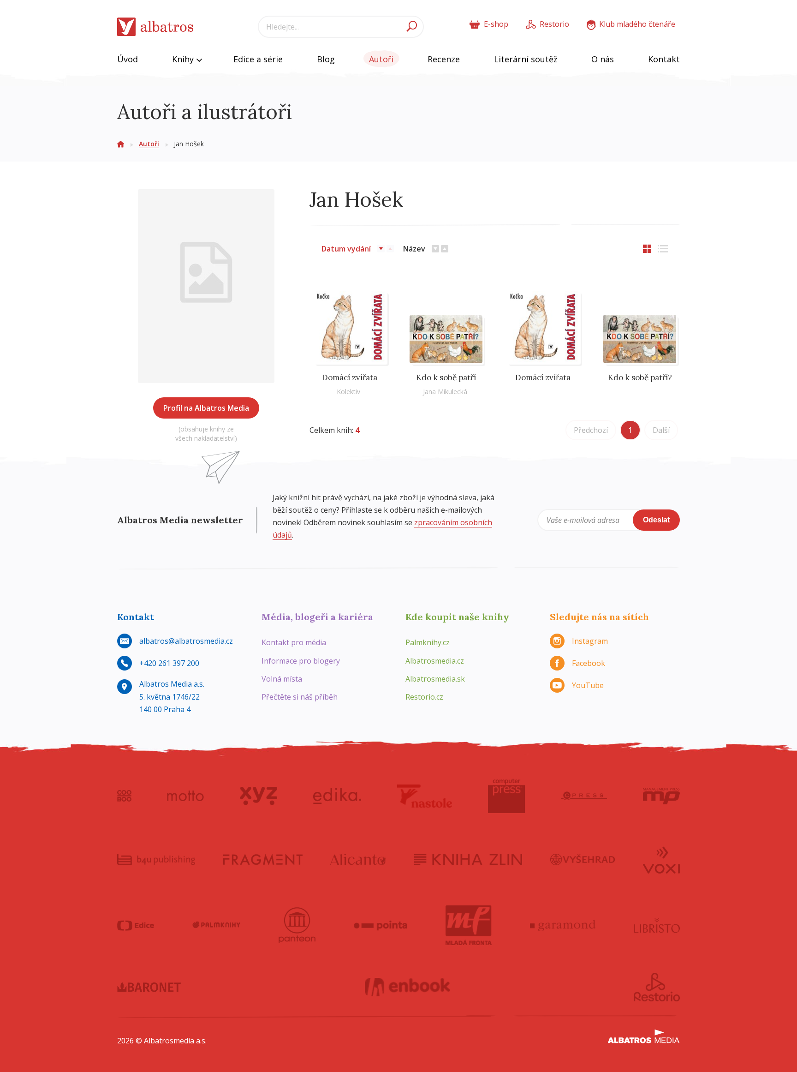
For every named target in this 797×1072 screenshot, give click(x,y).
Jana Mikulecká (445, 391)
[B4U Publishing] (156, 859)
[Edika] (337, 796)
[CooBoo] (124, 796)
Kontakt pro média (294, 642)
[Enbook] (407, 987)
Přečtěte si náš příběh (300, 697)
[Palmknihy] (216, 925)
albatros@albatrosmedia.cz (186, 641)
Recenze (444, 59)
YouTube (588, 685)
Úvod (127, 59)
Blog (326, 59)
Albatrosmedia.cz (434, 661)
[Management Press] (661, 796)
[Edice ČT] (135, 925)
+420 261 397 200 (169, 663)
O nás (602, 59)
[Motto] (185, 796)
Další (661, 430)
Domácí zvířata (349, 377)
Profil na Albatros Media (206, 408)
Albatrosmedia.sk (435, 679)
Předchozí (591, 430)
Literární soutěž (525, 59)
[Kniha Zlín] (468, 859)
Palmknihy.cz (427, 642)
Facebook (588, 663)
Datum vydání (346, 249)
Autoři (381, 59)
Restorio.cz (424, 697)
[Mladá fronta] (469, 925)
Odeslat (656, 520)
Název (414, 249)
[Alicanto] (358, 859)
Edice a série (258, 59)
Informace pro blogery (301, 661)
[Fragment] (262, 859)
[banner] (155, 27)
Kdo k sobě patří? (640, 377)
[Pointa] (381, 925)
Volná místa (282, 679)
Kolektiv (348, 391)
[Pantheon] (297, 925)
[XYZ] (258, 796)
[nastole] (424, 796)
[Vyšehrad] (582, 859)
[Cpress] (584, 796)
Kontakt (664, 59)
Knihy (184, 59)
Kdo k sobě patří (446, 377)
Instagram (590, 641)
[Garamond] (562, 925)
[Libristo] (657, 925)
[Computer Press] (506, 796)
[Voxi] (661, 859)
